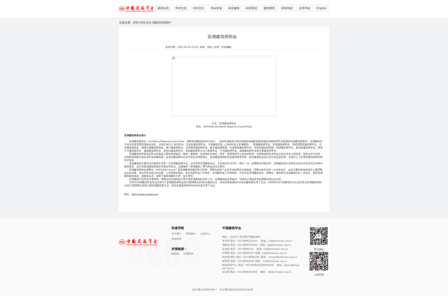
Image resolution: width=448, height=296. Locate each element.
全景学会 (304, 8)
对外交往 (198, 8)
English (321, 8)
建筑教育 (269, 8)
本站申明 (176, 238)
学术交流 (181, 8)
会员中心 (205, 233)
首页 (136, 22)
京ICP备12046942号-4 (204, 289)
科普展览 (251, 8)
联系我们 (191, 233)
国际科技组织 (161, 22)
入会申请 (319, 274)
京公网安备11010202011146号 (236, 289)
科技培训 (287, 8)
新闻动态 (163, 8)
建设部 (175, 253)
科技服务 (234, 8)
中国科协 (188, 253)
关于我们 (176, 233)
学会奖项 (216, 8)
